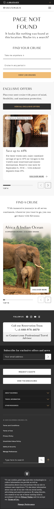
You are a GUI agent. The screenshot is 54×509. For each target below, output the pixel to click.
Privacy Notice (27, 497)
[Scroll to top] (48, 460)
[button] (48, 185)
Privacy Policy (8, 436)
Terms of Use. (13, 499)
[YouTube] (35, 317)
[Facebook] (27, 317)
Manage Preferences (10, 451)
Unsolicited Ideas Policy (12, 441)
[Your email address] (48, 357)
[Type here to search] (42, 460)
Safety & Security (9, 447)
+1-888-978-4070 (13, 2)
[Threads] (39, 317)
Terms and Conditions (11, 425)
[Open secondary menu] (49, 8)
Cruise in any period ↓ (15, 65)
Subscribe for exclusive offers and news (27, 350)
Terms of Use (8, 431)
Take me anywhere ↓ (14, 55)
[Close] (50, 480)
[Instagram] (31, 317)
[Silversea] (12, 8)
